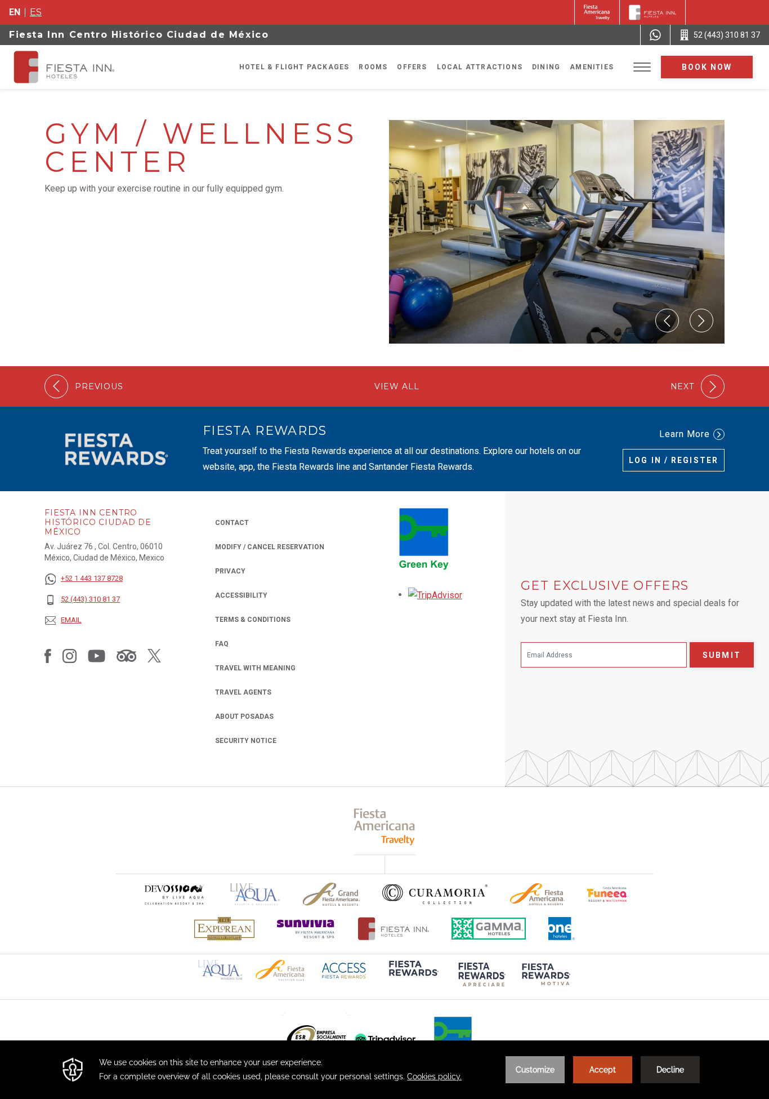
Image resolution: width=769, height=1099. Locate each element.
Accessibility (241, 595)
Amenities (592, 67)
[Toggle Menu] (642, 67)
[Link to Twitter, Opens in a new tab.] (154, 656)
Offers (412, 67)
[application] (384, 1069)
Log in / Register (673, 460)
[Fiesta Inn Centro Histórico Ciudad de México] (74, 67)
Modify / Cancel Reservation (269, 547)
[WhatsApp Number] (655, 35)
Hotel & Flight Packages (294, 67)
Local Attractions (479, 67)
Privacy (230, 571)
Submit (722, 655)
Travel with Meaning (255, 668)
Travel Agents (243, 692)
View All (396, 386)
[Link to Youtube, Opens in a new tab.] (96, 656)
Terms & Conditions (252, 620)
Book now (707, 67)
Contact (232, 523)
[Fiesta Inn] (652, 12)
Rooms (373, 67)
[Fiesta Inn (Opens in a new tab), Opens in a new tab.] (597, 12)
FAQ (222, 644)
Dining (546, 67)
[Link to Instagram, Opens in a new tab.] (69, 656)
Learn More (684, 434)
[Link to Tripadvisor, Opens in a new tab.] (126, 656)
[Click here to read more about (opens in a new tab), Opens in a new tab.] (412, 976)
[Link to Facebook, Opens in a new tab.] (47, 656)
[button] (667, 320)
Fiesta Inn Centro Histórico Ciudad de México (139, 34)
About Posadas (244, 716)
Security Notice (245, 741)
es (36, 12)
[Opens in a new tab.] (435, 594)
